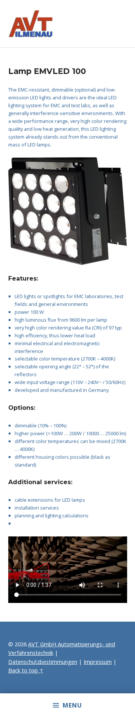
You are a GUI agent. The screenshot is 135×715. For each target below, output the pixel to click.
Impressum (98, 661)
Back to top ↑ (26, 670)
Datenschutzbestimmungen (42, 661)
